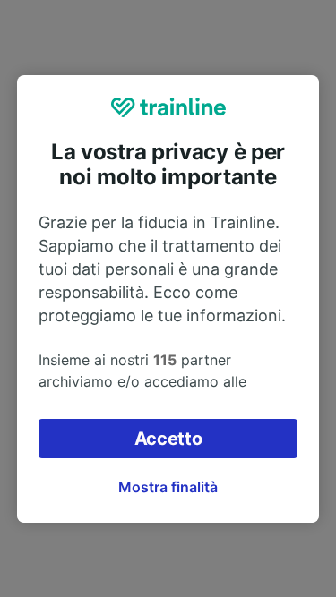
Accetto (168, 438)
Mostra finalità (168, 487)
